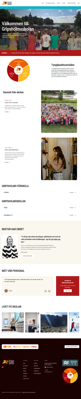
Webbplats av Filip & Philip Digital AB (28, 392)
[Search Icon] (71, 3)
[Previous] (46, 291)
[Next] (49, 291)
